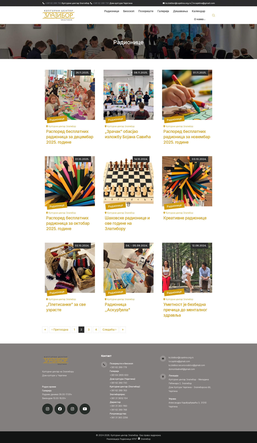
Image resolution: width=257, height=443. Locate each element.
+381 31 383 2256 (119, 417)
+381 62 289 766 (118, 409)
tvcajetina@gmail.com (204, 3)
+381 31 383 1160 (118, 406)
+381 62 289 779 (118, 367)
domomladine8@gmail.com (182, 369)
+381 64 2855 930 (119, 375)
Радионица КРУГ (129, 439)
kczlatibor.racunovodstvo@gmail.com (187, 365)
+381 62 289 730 (101, 3)
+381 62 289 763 (53, 3)
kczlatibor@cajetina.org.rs (178, 3)
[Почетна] (59, 15)
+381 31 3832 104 (119, 398)
